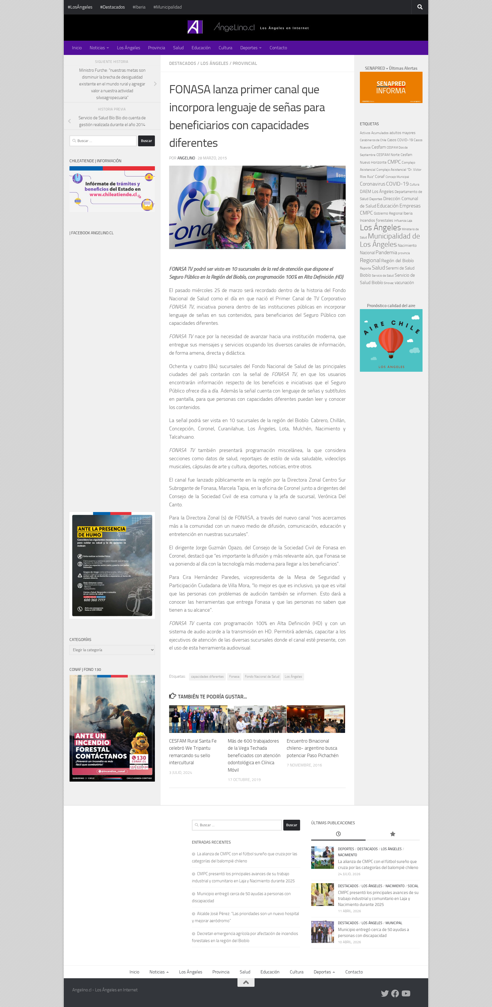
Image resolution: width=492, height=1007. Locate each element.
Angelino (186, 158)
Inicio (77, 47)
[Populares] (393, 834)
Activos (365, 133)
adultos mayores (402, 133)
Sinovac (389, 283)
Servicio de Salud (383, 276)
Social (413, 886)
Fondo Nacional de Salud (262, 677)
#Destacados (112, 7)
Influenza (400, 221)
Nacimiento (407, 245)
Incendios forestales (376, 220)
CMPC (394, 162)
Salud (178, 47)
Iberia (408, 213)
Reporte (365, 268)
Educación (201, 47)
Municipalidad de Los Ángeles (390, 240)
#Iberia (139, 7)
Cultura (225, 47)
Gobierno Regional (388, 213)
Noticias (97, 47)
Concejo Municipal (397, 177)
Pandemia (386, 252)
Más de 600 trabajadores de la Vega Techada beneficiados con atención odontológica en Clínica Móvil (254, 755)
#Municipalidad (167, 7)
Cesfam (379, 147)
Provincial (245, 63)
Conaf (380, 176)
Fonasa (234, 677)
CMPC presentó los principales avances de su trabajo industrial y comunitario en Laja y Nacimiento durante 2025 (378, 898)
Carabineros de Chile (373, 140)
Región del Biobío (397, 260)
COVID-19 (397, 183)
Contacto (278, 47)
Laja (409, 221)
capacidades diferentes (207, 677)
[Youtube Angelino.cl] (405, 994)
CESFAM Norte (388, 154)
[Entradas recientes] (338, 834)
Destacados (182, 63)
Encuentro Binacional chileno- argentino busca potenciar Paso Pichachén (313, 748)
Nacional (367, 252)
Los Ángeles (128, 47)
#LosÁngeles (80, 7)
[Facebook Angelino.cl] (395, 994)
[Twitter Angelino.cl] (385, 994)
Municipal (394, 923)
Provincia (156, 47)
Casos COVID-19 (400, 140)
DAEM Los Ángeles (377, 191)
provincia (404, 253)
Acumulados (380, 133)
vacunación (404, 282)
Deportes (248, 47)
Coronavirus (372, 184)
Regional (370, 260)
